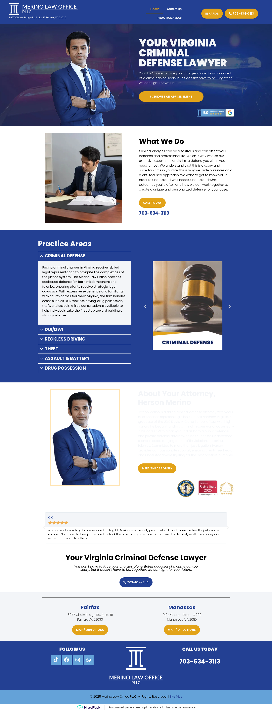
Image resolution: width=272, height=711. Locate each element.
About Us (174, 9)
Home (154, 9)
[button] (145, 306)
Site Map (176, 696)
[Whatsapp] (89, 660)
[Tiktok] (56, 660)
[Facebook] (67, 660)
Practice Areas (170, 18)
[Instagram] (78, 660)
